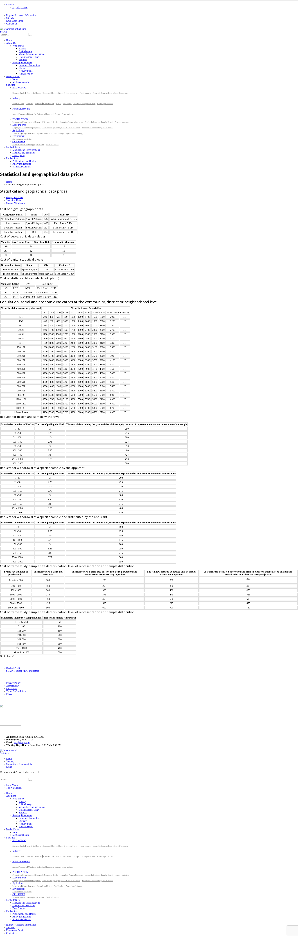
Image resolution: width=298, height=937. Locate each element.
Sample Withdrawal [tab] (15, 203)
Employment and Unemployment (26, 128)
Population (17, 122)
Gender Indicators (92, 122)
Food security (85, 93)
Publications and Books (24, 161)
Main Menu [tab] (12, 785)
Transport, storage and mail (84, 103)
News (15, 79)
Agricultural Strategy (75, 133)
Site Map (10, 18)
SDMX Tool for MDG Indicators (22, 670)
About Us (11, 43)
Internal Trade (18, 103)
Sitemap (10, 761)
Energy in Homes (34, 93)
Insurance (67, 103)
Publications (12, 158)
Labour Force (19, 124)
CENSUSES (18, 141)
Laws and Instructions (29, 65)
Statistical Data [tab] (13, 200)
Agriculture (18, 130)
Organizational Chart (29, 57)
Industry (16, 98)
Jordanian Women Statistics (71, 122)
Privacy (10, 694)
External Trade (18, 93)
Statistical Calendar (21, 166)
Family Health (107, 122)
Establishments (52, 144)
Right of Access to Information (21, 15)
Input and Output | (54, 114)
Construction (48, 103)
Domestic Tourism (100, 93)
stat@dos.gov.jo (21, 742)
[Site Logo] (13, 29)
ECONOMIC (19, 87)
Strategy (23, 68)
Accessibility (12, 685)
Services (23, 59)
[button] (3, 31)
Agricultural (39, 144)
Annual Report (26, 73)
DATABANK (13, 668)
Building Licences (105, 103)
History (22, 48)
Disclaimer (11, 688)
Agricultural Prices (44, 133)
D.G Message (25, 51)
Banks (58, 103)
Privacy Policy (13, 683)
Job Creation (47, 128)
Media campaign (20, 82)
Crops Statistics (28, 133)
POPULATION (20, 119)
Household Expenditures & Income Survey (60, 93)
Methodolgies (13, 147)
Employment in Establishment (67, 128)
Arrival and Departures (118, 93)
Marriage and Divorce (32, 122)
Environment (18, 136)
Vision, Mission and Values (32, 54)
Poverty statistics (122, 122)
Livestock (16, 133)
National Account (21, 108)
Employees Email (14, 21)
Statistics (10, 84)
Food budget (59, 133)
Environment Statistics (22, 139)
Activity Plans (25, 71)
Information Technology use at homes (97, 128)
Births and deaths (50, 122)
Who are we (18, 45)
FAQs (9, 758)
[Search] (30, 35)
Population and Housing (22, 144)
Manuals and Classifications (26, 150)
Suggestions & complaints (19, 764)
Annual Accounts (19, 114)
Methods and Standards (23, 152)
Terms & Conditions (16, 691)
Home (9, 40)
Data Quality (18, 155)
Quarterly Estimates (36, 114)
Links (9, 767)
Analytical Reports (21, 163)
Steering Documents (22, 62)
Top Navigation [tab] (14, 787)
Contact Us (11, 23)
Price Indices (67, 114)
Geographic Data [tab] (14, 197)
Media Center (13, 76)
